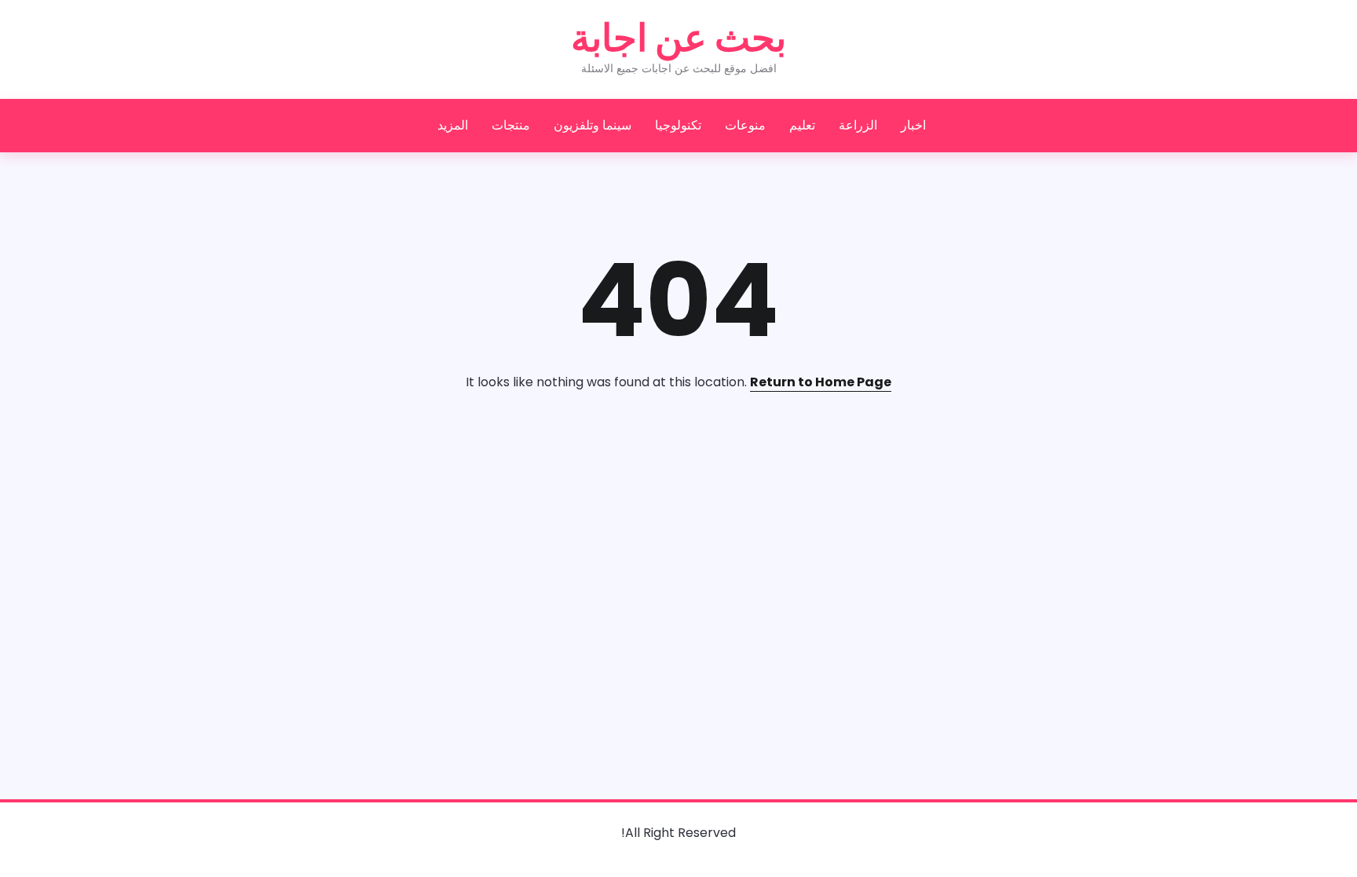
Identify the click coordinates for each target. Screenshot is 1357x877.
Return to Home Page (820, 382)
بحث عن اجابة (678, 38)
